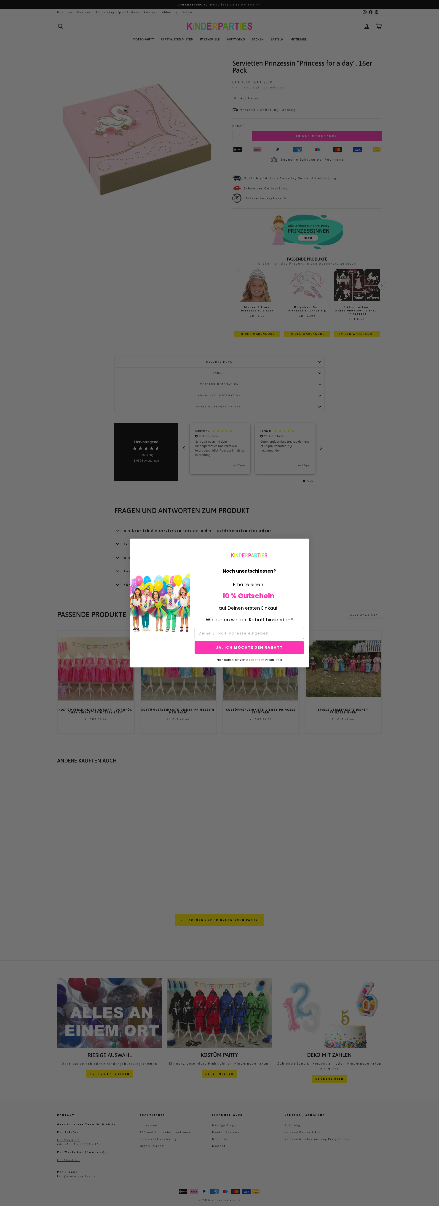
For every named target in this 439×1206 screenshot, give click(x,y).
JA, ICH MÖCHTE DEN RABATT (249, 647)
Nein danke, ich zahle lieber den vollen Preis (249, 659)
